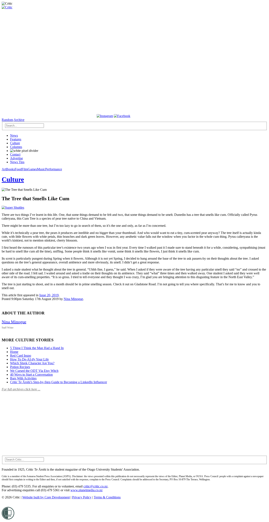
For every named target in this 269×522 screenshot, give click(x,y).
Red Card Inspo (20, 355)
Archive (19, 119)
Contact (15, 154)
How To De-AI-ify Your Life (29, 359)
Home (14, 352)
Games (32, 169)
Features (15, 139)
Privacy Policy (81, 497)
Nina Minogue (73, 299)
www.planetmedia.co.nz (86, 490)
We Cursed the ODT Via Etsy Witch (34, 370)
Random (7, 119)
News (14, 135)
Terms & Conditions (107, 497)
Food (18, 169)
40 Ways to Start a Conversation (31, 374)
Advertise (16, 158)
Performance (53, 169)
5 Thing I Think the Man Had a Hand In (37, 348)
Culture (15, 143)
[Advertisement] (33, 421)
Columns (16, 147)
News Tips (17, 162)
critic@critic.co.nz (95, 486)
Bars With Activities (23, 378)
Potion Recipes (20, 367)
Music (41, 169)
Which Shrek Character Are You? (32, 363)
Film (25, 169)
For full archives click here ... (21, 389)
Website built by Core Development (46, 497)
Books (10, 169)
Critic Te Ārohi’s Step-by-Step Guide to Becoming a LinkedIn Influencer (58, 382)
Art (4, 169)
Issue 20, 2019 (49, 295)
